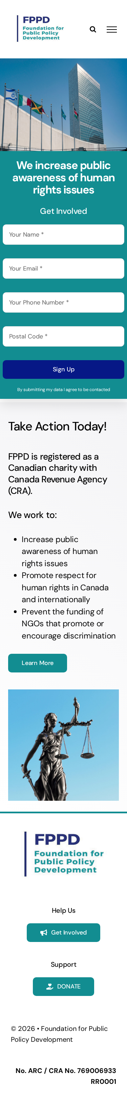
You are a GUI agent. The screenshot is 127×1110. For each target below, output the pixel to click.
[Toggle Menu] (111, 29)
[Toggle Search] (93, 29)
